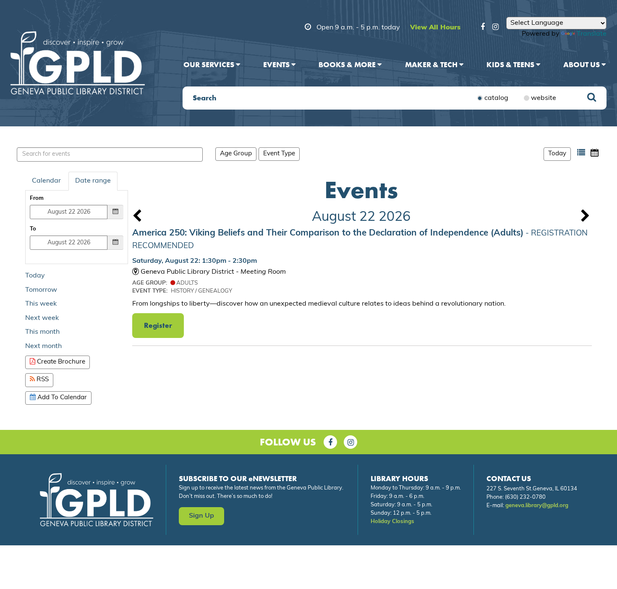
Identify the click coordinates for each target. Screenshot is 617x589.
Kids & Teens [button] (511, 64)
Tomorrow (41, 290)
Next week (42, 318)
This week (41, 304)
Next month (43, 346)
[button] (581, 153)
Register (158, 325)
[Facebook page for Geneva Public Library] (330, 442)
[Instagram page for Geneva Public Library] (350, 442)
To (33, 229)
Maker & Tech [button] (432, 64)
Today (557, 154)
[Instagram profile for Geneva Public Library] (495, 28)
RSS (42, 380)
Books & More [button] (348, 64)
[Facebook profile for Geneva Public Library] (483, 28)
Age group (236, 154)
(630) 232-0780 (525, 497)
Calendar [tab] (46, 181)
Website (543, 98)
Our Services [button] (209, 64)
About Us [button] (582, 64)
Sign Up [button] (201, 516)
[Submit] (592, 98)
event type (279, 154)
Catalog (496, 98)
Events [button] (277, 64)
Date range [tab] (93, 181)
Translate (592, 34)
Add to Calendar (61, 398)
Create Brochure (60, 362)
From (37, 198)
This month (42, 332)
